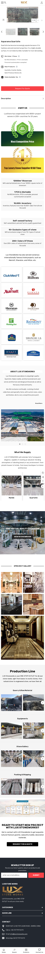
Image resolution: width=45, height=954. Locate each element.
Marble (11, 498)
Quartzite (34, 498)
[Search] (5, 2)
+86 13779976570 (17, 930)
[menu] (2, 2)
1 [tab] (19, 444)
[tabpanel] (22, 425)
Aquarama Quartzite (10, 41)
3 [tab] (25, 444)
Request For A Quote (22, 844)
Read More (38, 403)
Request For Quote (22, 89)
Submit (36, 875)
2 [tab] (22, 444)
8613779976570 (19, 938)
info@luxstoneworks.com (18, 934)
